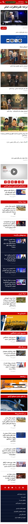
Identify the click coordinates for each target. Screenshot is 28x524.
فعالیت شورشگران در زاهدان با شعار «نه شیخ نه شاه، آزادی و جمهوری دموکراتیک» (9, 452)
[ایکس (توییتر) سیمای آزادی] (15, 182)
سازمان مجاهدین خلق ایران (20, 511)
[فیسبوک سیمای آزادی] (22, 182)
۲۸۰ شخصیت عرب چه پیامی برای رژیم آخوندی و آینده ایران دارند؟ (9, 270)
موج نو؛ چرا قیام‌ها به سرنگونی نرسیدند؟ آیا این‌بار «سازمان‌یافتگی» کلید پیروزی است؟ (9, 224)
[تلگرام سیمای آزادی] (9, 182)
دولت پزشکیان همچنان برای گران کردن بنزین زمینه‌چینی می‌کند (9, 353)
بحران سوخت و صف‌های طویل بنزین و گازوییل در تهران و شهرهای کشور (9, 477)
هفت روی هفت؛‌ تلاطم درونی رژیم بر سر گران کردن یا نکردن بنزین (9, 464)
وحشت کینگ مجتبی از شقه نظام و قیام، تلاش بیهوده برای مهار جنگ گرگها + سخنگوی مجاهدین (9, 437)
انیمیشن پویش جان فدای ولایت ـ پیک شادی (16, 111)
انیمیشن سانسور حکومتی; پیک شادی (18, 66)
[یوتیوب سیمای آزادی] (12, 182)
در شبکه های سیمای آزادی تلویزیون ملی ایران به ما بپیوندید (10, 192)
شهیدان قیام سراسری (21, 508)
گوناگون (4, 28)
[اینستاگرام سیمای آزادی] (19, 182)
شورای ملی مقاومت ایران (20, 517)
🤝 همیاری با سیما (10, 2)
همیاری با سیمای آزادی (21, 503)
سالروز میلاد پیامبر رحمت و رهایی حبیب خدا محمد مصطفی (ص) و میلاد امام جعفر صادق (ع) (9, 210)
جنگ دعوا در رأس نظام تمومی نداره (19, 158)
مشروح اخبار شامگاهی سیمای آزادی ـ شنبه (9, 338)
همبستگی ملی (22, 514)
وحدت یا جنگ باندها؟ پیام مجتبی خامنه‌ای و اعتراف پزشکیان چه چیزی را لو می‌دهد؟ (9, 283)
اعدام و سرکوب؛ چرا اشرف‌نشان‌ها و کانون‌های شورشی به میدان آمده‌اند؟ (10, 258)
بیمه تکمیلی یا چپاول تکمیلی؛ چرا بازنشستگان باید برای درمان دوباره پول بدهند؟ (10, 243)
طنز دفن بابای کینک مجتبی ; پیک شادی (18, 88)
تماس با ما (23, 497)
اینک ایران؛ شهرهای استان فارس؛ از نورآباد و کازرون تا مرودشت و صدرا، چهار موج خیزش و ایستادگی (9, 302)
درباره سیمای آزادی (21, 494)
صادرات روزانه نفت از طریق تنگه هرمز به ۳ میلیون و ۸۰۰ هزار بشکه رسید (10, 366)
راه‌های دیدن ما (22, 500)
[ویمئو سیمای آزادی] (5, 182)
